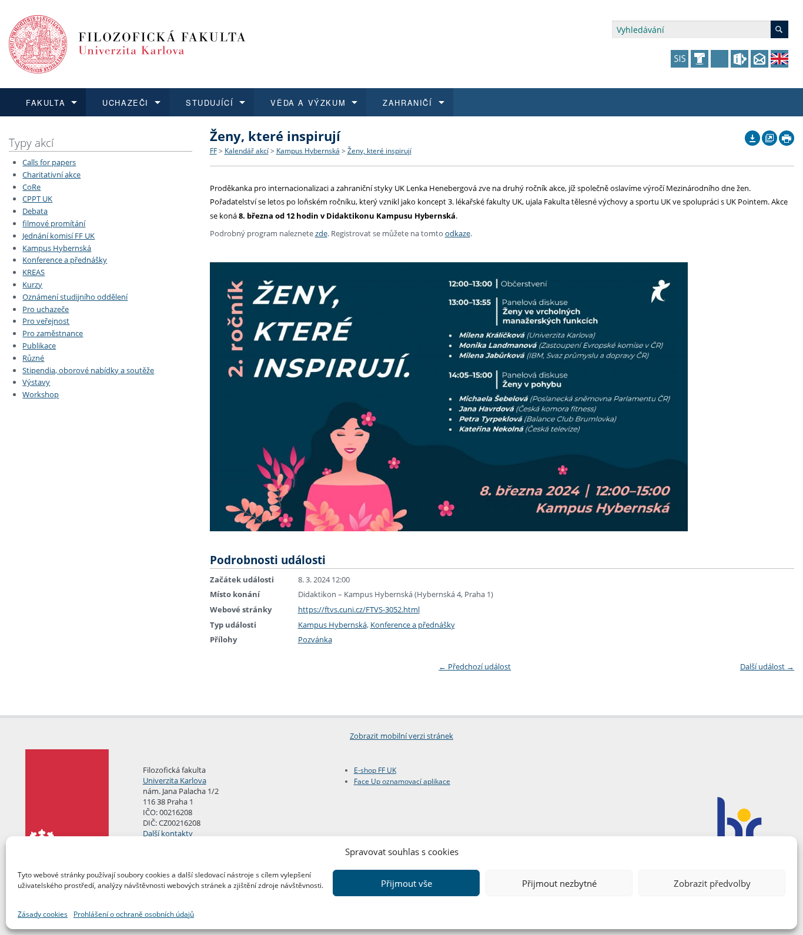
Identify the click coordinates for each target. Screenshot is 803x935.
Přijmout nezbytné (559, 883)
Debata (35, 211)
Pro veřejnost (45, 321)
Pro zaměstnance (52, 333)
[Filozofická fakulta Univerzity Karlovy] (127, 43)
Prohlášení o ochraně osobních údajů (133, 914)
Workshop (40, 394)
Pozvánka (315, 639)
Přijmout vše (406, 883)
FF (213, 150)
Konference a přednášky (64, 259)
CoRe (31, 187)
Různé (33, 358)
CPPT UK (37, 198)
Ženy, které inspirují (379, 150)
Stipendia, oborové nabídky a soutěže (88, 370)
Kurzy (32, 284)
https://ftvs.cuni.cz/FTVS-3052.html (359, 609)
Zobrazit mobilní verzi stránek (401, 735)
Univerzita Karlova (174, 780)
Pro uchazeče (45, 309)
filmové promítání (53, 223)
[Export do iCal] (752, 135)
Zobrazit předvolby (712, 883)
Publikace (39, 345)
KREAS (33, 272)
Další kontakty (168, 833)
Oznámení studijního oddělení (75, 296)
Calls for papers (49, 162)
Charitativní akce (51, 174)
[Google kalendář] (769, 135)
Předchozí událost (475, 666)
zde (321, 233)
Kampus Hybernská (56, 248)
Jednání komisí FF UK (58, 235)
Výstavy (36, 382)
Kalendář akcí (247, 150)
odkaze (457, 233)
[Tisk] (786, 135)
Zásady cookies (43, 914)
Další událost (767, 666)
